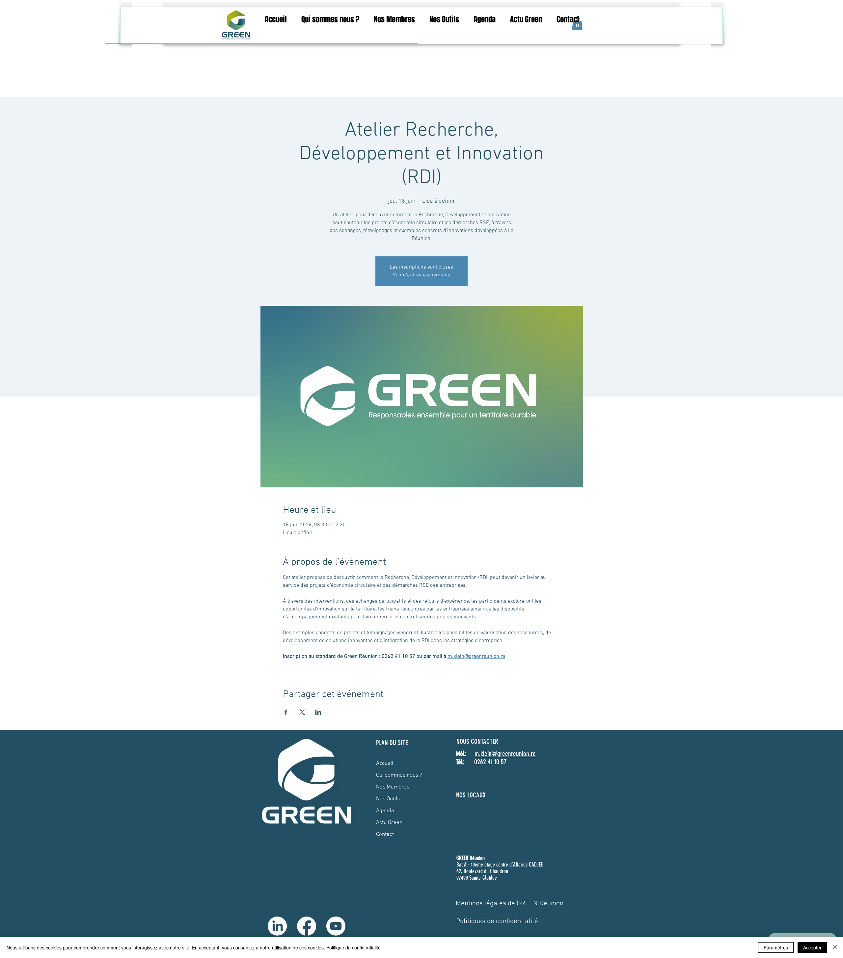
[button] (330, 20)
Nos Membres (392, 787)
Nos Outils (388, 799)
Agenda (385, 811)
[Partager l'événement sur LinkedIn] (318, 712)
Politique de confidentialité (353, 947)
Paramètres (776, 947)
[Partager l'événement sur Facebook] (286, 712)
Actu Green (389, 822)
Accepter (812, 947)
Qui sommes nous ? (399, 775)
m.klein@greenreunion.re (505, 753)
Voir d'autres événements (421, 275)
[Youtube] (335, 926)
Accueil (384, 763)
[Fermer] (835, 947)
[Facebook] (306, 926)
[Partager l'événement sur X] (302, 712)
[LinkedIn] (277, 926)
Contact (385, 834)
